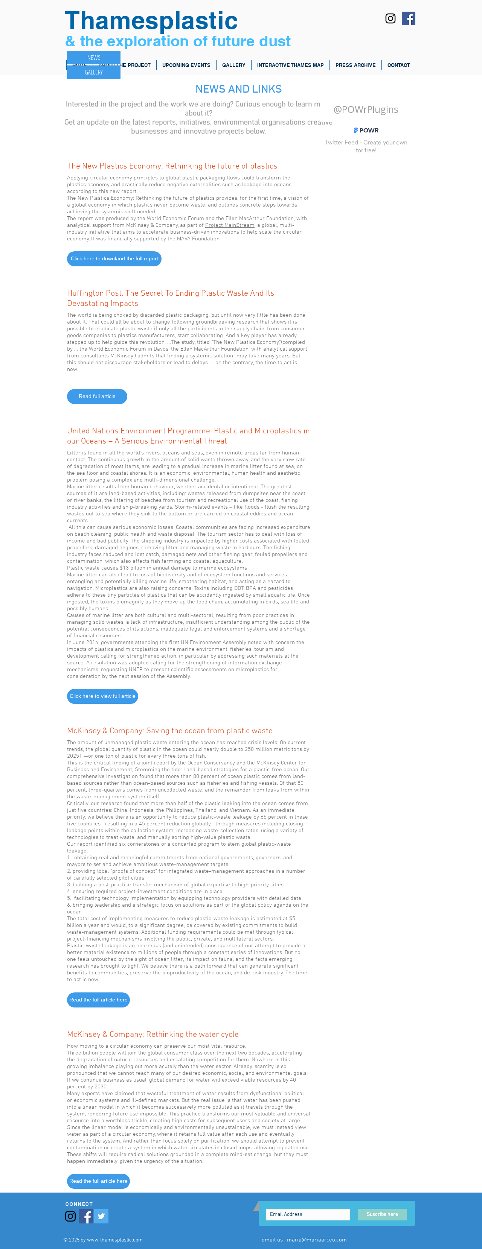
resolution (103, 662)
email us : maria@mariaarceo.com (304, 1240)
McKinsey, (122, 356)
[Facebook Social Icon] (408, 18)
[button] (114, 258)
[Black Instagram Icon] (390, 18)
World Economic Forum (117, 349)
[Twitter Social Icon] (101, 1216)
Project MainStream (230, 225)
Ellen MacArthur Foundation (214, 349)
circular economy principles (124, 178)
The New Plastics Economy (246, 342)
